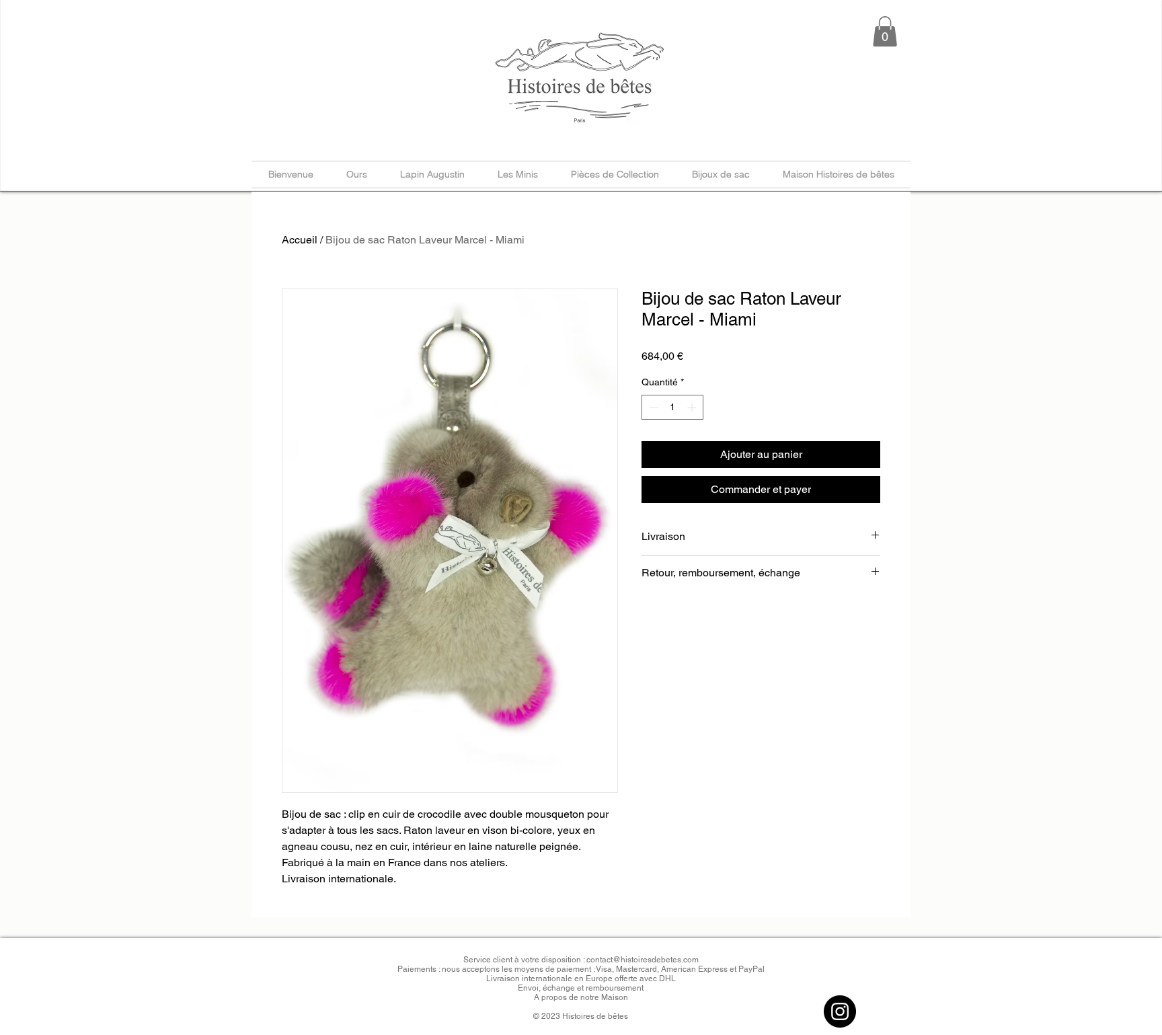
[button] (885, 31)
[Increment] (693, 407)
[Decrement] (652, 407)
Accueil (299, 239)
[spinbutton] (672, 407)
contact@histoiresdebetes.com (642, 959)
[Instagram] (840, 1011)
